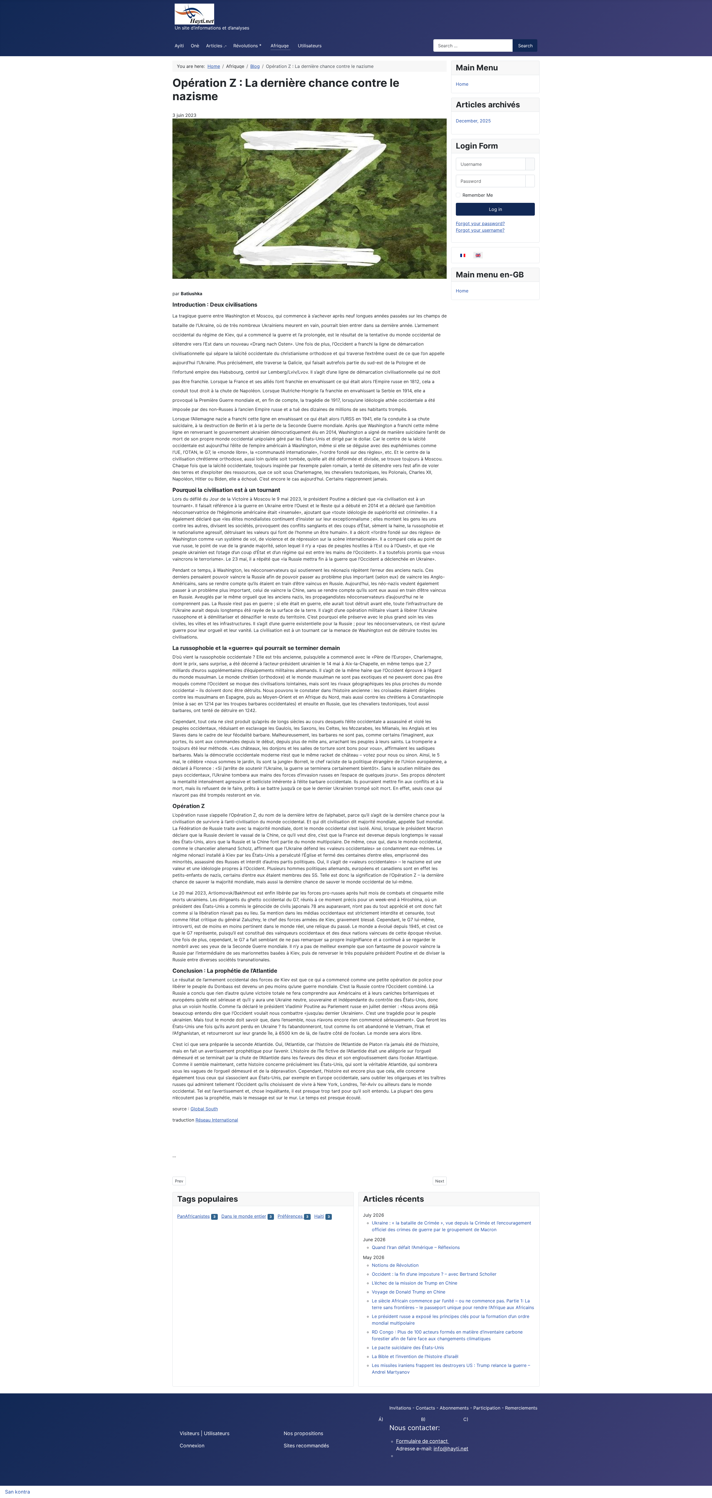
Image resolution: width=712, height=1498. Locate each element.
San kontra (17, 1492)
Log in (495, 209)
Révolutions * (247, 45)
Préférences (291, 1216)
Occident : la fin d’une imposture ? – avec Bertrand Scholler (434, 1274)
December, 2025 (473, 121)
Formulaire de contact (422, 1441)
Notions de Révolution (395, 1265)
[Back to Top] (705, 1491)
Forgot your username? (480, 230)
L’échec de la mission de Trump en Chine (414, 1283)
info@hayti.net (451, 1449)
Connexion (192, 1445)
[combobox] (473, 45)
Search (525, 45)
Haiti (319, 1216)
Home (462, 84)
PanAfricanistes (193, 1216)
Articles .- (216, 45)
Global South (204, 1109)
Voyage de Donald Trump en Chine (408, 1292)
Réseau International (217, 1120)
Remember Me (478, 195)
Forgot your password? (480, 223)
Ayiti (179, 45)
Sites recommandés (306, 1445)
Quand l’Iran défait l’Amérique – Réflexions (416, 1247)
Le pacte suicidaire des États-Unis (408, 1347)
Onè (195, 45)
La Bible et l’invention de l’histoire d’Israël (415, 1356)
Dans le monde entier (243, 1216)
